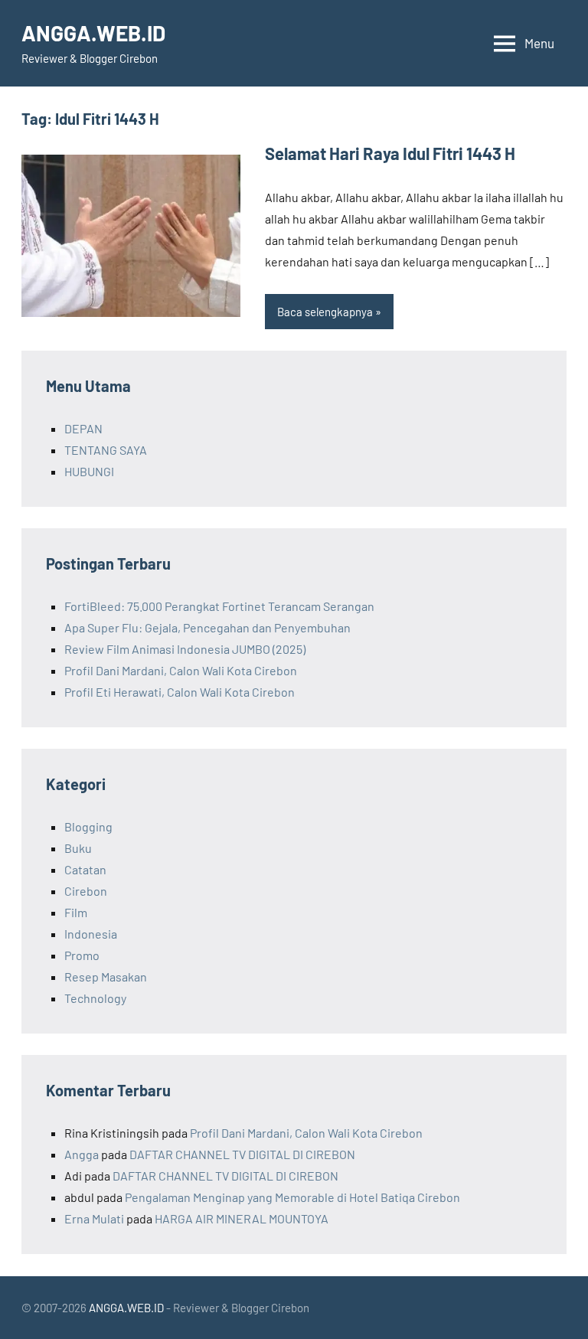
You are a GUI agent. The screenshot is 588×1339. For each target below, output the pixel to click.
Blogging (88, 826)
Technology (95, 998)
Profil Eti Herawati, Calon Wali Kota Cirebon (179, 691)
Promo (82, 955)
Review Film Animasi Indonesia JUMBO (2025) (184, 649)
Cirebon (85, 890)
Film (75, 912)
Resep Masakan (105, 976)
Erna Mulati (94, 1218)
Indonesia (90, 933)
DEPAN (83, 428)
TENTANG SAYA (105, 450)
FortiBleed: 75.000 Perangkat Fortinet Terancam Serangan (219, 606)
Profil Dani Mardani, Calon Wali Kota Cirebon (180, 670)
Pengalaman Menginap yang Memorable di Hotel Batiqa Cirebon (292, 1197)
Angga (81, 1154)
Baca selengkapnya (325, 311)
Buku (78, 848)
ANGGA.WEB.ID (93, 33)
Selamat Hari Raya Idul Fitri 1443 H (390, 153)
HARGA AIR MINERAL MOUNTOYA (241, 1218)
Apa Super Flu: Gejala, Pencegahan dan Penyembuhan (207, 627)
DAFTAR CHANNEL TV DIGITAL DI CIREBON (242, 1154)
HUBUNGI (89, 471)
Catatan (85, 869)
